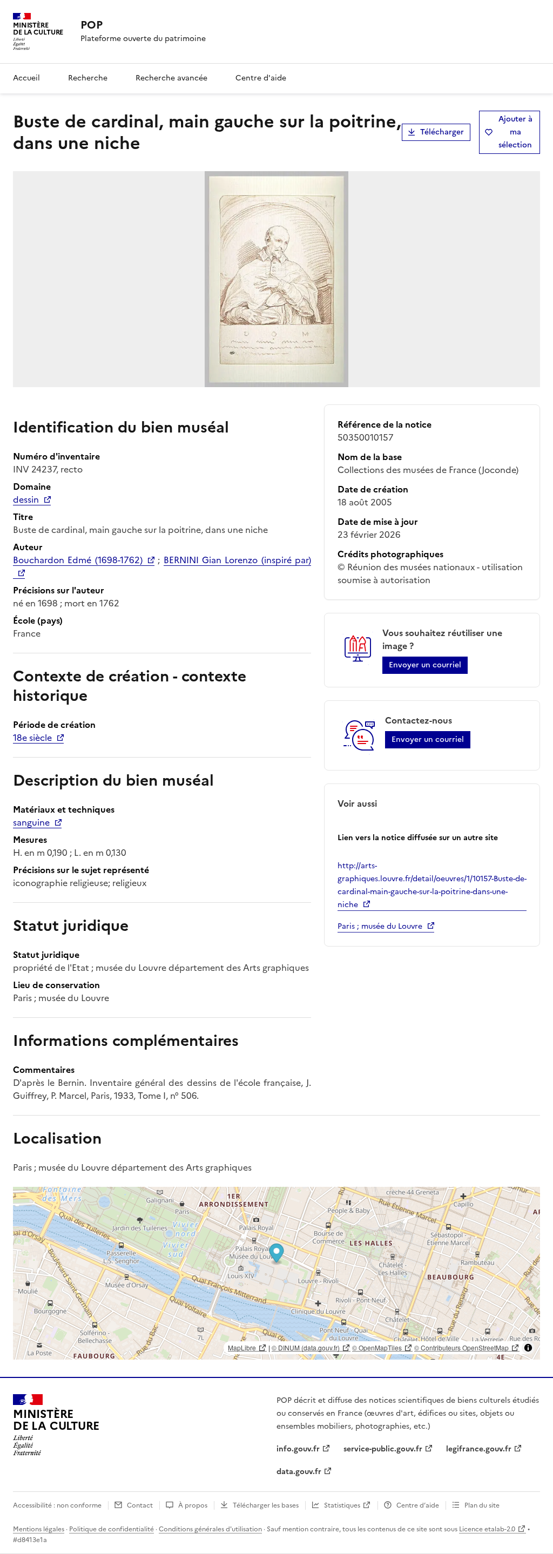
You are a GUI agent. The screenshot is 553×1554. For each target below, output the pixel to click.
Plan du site (482, 1505)
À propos (192, 1505)
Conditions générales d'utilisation (210, 1529)
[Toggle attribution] (528, 1347)
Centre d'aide (260, 78)
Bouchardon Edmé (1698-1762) (78, 559)
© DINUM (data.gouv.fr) (306, 1347)
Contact (140, 1505)
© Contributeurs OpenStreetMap (461, 1347)
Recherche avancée (171, 78)
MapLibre (242, 1347)
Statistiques (342, 1505)
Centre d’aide (417, 1505)
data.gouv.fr (298, 1471)
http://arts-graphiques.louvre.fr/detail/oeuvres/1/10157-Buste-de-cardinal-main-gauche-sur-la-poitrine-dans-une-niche (432, 885)
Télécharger (442, 132)
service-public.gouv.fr (382, 1449)
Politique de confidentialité (111, 1529)
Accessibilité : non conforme (57, 1505)
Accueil (26, 78)
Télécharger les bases (266, 1505)
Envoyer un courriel (425, 665)
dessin (26, 499)
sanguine (31, 822)
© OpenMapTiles (377, 1347)
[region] (276, 1273)
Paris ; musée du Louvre (380, 926)
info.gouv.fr (298, 1449)
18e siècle (32, 737)
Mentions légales (38, 1529)
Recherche (87, 78)
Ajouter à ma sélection (515, 132)
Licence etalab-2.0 (487, 1529)
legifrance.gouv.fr (478, 1449)
